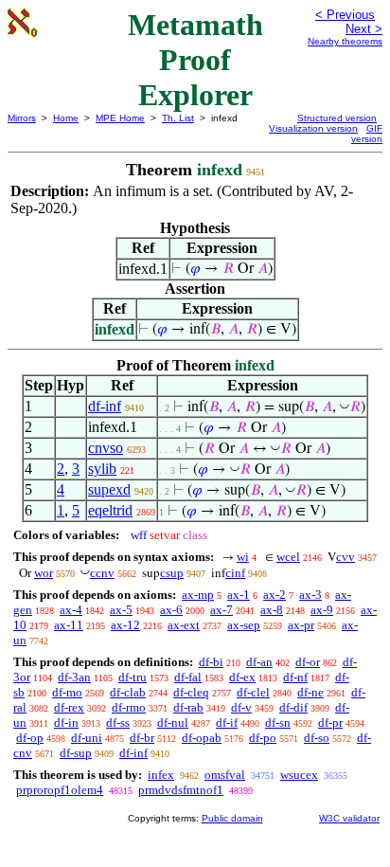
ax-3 (310, 594)
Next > (364, 29)
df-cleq (191, 692)
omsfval (224, 775)
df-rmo (129, 707)
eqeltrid (110, 510)
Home (66, 118)
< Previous (345, 15)
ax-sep (243, 625)
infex (161, 775)
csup (172, 573)
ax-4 (71, 610)
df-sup (76, 753)
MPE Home (120, 118)
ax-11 (68, 625)
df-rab (188, 707)
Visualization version (313, 128)
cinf (235, 573)
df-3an (74, 677)
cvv (345, 557)
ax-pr (301, 625)
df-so (316, 738)
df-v (241, 707)
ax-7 (221, 610)
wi (243, 557)
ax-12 (125, 625)
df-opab (202, 738)
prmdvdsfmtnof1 (180, 790)
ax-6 (171, 610)
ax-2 (274, 594)
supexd (109, 489)
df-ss (118, 722)
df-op (30, 738)
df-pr (330, 722)
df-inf (104, 406)
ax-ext (184, 625)
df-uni (86, 738)
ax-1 (238, 594)
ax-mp (198, 594)
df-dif (293, 707)
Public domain (232, 818)
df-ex (242, 677)
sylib (102, 469)
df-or (307, 662)
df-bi (211, 662)
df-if (227, 722)
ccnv (102, 573)
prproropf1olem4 (59, 790)
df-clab (128, 692)
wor (43, 573)
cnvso (105, 448)
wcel (288, 557)
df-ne (310, 692)
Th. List (178, 118)
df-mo (67, 692)
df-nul (172, 722)
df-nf (295, 677)
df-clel (253, 692)
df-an (259, 662)
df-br (142, 738)
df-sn (278, 722)
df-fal (188, 677)
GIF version (366, 133)
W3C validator (349, 818)
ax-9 (321, 610)
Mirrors (22, 118)
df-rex (69, 707)
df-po (262, 738)
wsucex (299, 775)
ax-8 (271, 610)
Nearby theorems (345, 41)
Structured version (337, 118)
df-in (66, 722)
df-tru (132, 677)
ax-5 (121, 610)
